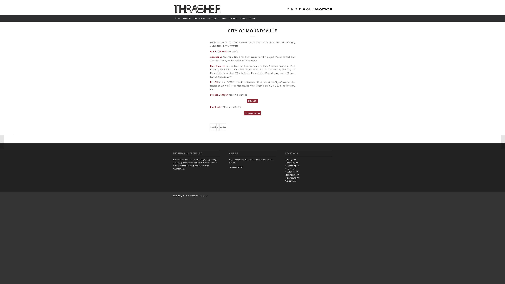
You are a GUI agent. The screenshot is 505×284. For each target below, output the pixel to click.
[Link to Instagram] (296, 9)
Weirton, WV (290, 181)
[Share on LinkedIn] (217, 127)
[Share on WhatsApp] (214, 127)
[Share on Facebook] (210, 127)
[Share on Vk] (221, 127)
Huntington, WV (292, 175)
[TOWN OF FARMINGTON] (2, 142)
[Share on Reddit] (223, 127)
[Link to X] (300, 9)
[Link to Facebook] (288, 9)
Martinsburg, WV (292, 178)
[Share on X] (212, 127)
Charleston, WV (291, 172)
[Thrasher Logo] (197, 9)
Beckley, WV (290, 159)
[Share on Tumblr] (218, 127)
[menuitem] (177, 18)
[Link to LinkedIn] (292, 9)
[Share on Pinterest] (215, 127)
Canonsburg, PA (292, 165)
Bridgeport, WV (291, 162)
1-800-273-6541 (236, 167)
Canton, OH (290, 169)
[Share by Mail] (225, 127)
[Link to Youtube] (304, 9)
